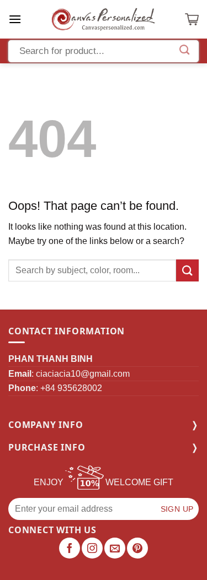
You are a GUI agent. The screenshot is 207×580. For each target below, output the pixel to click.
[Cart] (192, 19)
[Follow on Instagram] (92, 548)
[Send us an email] (114, 548)
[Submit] (187, 270)
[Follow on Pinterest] (137, 548)
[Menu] (15, 19)
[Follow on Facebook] (69, 548)
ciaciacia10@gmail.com (83, 373)
